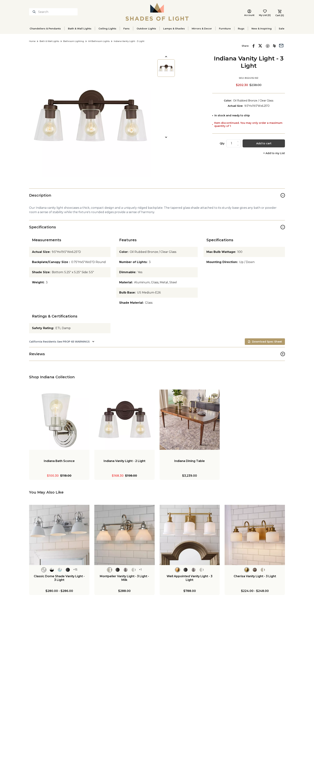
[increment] (238, 141)
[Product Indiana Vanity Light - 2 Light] (124, 420)
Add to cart (263, 143)
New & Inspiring (261, 28)
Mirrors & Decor (202, 28)
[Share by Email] (281, 45)
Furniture (225, 28)
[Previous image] (166, 56)
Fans (126, 28)
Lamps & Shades (174, 28)
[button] (90, 116)
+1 (140, 569)
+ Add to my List (274, 153)
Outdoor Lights (146, 28)
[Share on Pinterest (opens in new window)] (267, 46)
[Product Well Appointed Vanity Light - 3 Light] (190, 535)
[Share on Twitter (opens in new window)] (260, 46)
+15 (75, 569)
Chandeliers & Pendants (45, 28)
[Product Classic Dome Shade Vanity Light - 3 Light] (59, 535)
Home (32, 41)
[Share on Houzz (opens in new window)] (274, 46)
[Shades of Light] (157, 12)
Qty (222, 143)
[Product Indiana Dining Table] (190, 420)
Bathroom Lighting (73, 41)
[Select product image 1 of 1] (166, 68)
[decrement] (238, 145)
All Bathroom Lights (99, 41)
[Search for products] (35, 12)
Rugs (241, 28)
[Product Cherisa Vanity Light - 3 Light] (255, 535)
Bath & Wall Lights (79, 28)
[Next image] (166, 137)
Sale (281, 28)
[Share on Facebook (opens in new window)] (254, 46)
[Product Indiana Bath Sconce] (59, 420)
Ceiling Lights (107, 28)
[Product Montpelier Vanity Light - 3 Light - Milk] (124, 535)
